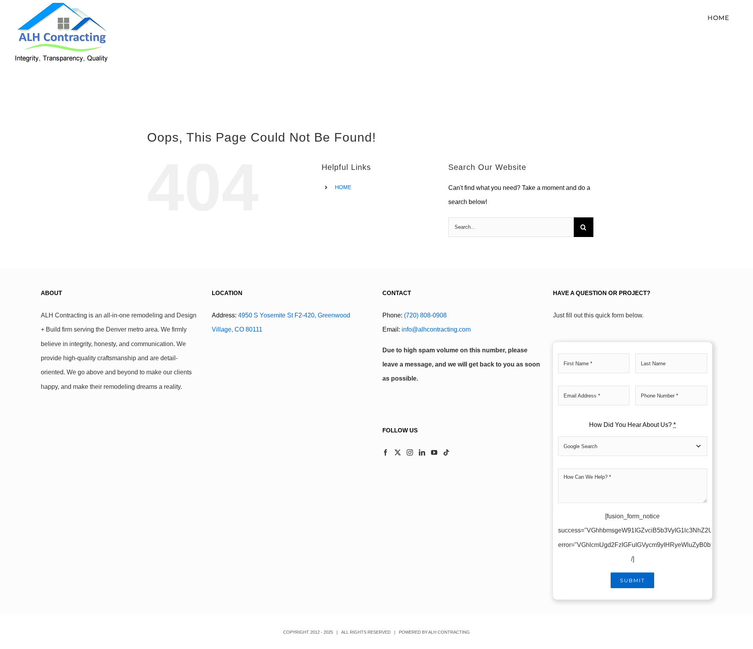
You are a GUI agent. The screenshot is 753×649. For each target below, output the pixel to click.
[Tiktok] (446, 452)
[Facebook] (385, 452)
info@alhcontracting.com (436, 329)
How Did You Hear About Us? (632, 424)
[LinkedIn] (422, 452)
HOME (343, 187)
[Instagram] (410, 452)
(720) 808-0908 (425, 315)
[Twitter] (398, 452)
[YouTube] (434, 452)
